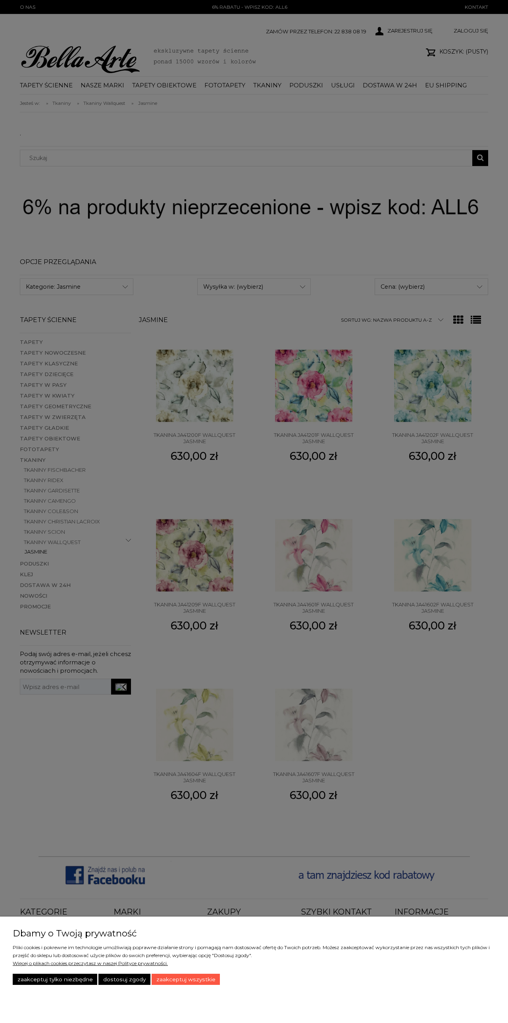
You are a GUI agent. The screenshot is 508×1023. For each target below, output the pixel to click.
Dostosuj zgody (124, 979)
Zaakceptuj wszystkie (186, 979)
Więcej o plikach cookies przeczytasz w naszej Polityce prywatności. (90, 963)
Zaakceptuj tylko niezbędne (55, 979)
